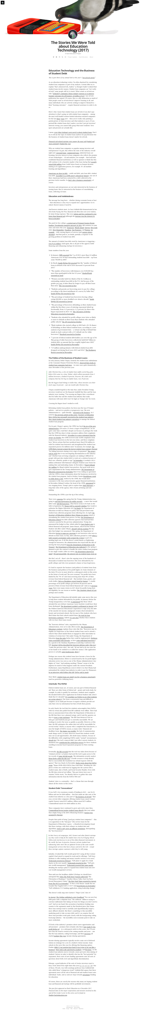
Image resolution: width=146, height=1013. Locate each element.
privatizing (86, 975)
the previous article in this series (66, 415)
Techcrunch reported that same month (80, 865)
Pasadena (68, 230)
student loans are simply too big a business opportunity (76, 677)
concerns (60, 499)
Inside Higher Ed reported (67, 263)
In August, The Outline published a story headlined (66, 897)
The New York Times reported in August (82, 881)
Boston (87, 230)
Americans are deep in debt (58, 173)
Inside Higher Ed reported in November (65, 344)
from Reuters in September (86, 886)
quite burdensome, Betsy (70, 652)
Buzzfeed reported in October (70, 334)
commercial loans (73, 153)
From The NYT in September (58, 883)
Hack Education (83, 57)
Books (64, 1008)
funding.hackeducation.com (58, 995)
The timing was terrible (68, 731)
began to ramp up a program (66, 533)
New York (94, 228)
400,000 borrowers (63, 504)
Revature (88, 950)
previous (94, 586)
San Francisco (76, 230)
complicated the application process (71, 742)
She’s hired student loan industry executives (64, 419)
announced (89, 483)
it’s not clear (74, 618)
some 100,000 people (65, 756)
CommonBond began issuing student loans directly (66, 810)
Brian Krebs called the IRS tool (59, 758)
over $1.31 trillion (55, 244)
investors (87, 934)
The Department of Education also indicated (71, 547)
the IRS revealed (62, 752)
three (58, 119)
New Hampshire (58, 230)
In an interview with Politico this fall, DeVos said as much (68, 672)
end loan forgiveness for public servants (68, 501)
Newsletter (81, 1008)
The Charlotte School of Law (86, 590)
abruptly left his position (80, 529)
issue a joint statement (62, 717)
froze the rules (61, 638)
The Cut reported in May (68, 286)
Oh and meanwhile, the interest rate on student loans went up (75, 554)
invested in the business (81, 412)
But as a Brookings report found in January (73, 581)
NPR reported (64, 255)
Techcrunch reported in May (77, 863)
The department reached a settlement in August (77, 606)
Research (76, 1008)
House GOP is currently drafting (76, 506)
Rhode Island (79, 228)
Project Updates (72, 57)
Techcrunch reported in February (60, 861)
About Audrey (77, 1007)
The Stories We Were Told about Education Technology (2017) (73, 34)
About (91, 57)
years (62, 119)
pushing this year (60, 936)
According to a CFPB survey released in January (72, 176)
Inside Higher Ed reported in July (63, 294)
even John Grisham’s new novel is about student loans (73, 132)
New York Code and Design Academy (69, 950)
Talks (71, 1008)
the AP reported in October (72, 322)
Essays (67, 1008)
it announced (75, 602)
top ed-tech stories (89, 78)
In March (78, 508)
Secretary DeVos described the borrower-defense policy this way (74, 645)
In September (78, 460)
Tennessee (70, 228)
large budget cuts (87, 524)
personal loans (61, 153)
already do (52, 740)
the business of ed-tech (83, 797)
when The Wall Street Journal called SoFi (74, 877)
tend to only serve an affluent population (71, 829)
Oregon (87, 228)
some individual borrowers (85, 640)
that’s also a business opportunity (79, 180)
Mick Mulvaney (88, 485)
